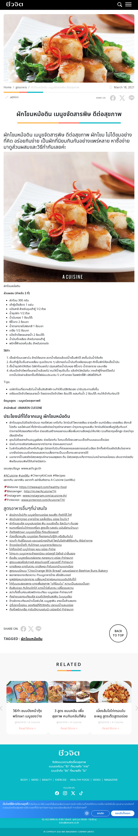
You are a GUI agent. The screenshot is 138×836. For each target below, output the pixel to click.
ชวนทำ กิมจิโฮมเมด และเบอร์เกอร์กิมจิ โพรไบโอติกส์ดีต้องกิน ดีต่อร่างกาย (51, 541)
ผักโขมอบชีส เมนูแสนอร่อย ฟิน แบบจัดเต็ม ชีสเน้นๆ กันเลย (43, 523)
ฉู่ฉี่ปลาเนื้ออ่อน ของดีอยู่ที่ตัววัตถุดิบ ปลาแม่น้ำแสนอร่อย (41, 605)
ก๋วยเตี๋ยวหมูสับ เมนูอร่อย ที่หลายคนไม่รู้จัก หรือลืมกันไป (41, 536)
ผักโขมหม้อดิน (31, 639)
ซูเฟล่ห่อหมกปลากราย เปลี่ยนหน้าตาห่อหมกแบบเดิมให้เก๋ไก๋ (42, 579)
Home (8, 87)
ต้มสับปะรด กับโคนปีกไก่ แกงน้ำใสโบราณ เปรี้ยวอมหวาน (41, 588)
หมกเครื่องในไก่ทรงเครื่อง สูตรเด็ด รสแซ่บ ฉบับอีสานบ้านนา (43, 528)
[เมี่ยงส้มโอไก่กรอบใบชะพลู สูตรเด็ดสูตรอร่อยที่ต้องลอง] (111, 707)
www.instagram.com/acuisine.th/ (45, 496)
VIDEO (97, 780)
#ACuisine (11, 476)
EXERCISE (60, 780)
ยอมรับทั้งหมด (122, 813)
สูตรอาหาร (21, 87)
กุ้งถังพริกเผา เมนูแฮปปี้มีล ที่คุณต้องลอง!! (34, 532)
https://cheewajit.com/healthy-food (42, 487)
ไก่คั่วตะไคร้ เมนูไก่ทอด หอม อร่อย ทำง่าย (32, 549)
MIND (34, 780)
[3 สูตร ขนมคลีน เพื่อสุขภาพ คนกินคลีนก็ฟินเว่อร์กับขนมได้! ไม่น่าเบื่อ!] (69, 707)
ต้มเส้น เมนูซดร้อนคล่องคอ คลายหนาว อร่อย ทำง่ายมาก (41, 558)
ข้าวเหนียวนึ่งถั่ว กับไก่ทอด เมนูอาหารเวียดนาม (35, 545)
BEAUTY (47, 780)
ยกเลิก (100, 813)
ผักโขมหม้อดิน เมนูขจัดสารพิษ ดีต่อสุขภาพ (55, 87)
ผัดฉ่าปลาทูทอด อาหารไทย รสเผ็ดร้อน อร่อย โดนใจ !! (39, 519)
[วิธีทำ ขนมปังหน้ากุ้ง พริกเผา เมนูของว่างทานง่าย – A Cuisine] (27, 707)
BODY (24, 780)
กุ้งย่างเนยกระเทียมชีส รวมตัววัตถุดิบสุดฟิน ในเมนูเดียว (40, 596)
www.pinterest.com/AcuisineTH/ (43, 500)
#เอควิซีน (24, 476)
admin (14, 97)
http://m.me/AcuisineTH (40, 491)
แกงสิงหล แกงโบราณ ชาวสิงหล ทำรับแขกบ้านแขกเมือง (41, 566)
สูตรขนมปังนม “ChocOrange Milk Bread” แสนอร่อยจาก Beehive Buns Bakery (58, 571)
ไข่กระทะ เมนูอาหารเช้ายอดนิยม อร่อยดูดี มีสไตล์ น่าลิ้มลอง (42, 553)
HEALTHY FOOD (79, 780)
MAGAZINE (111, 780)
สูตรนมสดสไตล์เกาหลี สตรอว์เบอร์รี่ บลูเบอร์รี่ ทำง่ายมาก (41, 562)
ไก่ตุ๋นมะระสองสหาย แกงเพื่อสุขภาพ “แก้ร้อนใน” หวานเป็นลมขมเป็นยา (49, 584)
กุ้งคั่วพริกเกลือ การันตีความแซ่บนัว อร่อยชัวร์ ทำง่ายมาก (41, 609)
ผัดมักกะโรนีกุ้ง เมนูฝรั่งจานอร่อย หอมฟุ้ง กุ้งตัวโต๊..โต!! (40, 515)
